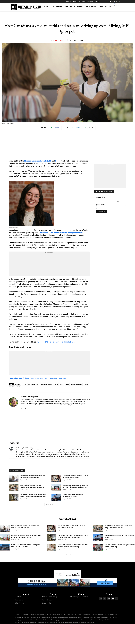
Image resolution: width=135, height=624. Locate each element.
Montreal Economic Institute (49, 384)
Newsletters (19, 600)
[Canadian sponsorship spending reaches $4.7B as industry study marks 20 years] (56, 487)
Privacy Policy (47, 603)
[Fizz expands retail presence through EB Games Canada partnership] (98, 547)
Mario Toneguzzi (59, 40)
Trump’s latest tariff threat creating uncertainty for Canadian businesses (37, 378)
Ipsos (57, 161)
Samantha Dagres (76, 384)
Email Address (101, 204)
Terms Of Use (47, 600)
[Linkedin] (28, 408)
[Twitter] (117, 1)
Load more (48, 504)
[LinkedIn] (110, 1)
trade (18, 387)
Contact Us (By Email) (49, 597)
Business (17, 384)
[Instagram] (119, 1)
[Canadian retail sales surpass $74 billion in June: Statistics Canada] (56, 478)
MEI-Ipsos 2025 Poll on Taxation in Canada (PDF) (55, 342)
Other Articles (19, 603)
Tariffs (86, 384)
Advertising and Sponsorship (79, 597)
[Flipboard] (115, 1)
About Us (18, 597)
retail (67, 384)
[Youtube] (112, 598)
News (61, 384)
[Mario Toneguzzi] (13, 402)
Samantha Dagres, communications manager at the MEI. (61, 233)
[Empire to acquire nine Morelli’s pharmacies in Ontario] (56, 497)
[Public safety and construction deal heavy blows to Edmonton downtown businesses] (13, 497)
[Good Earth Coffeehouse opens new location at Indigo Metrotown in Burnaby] (13, 487)
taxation (11, 387)
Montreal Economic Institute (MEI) (37, 161)
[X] (32, 408)
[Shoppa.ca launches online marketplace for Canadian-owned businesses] (13, 478)
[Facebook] (112, 1)
